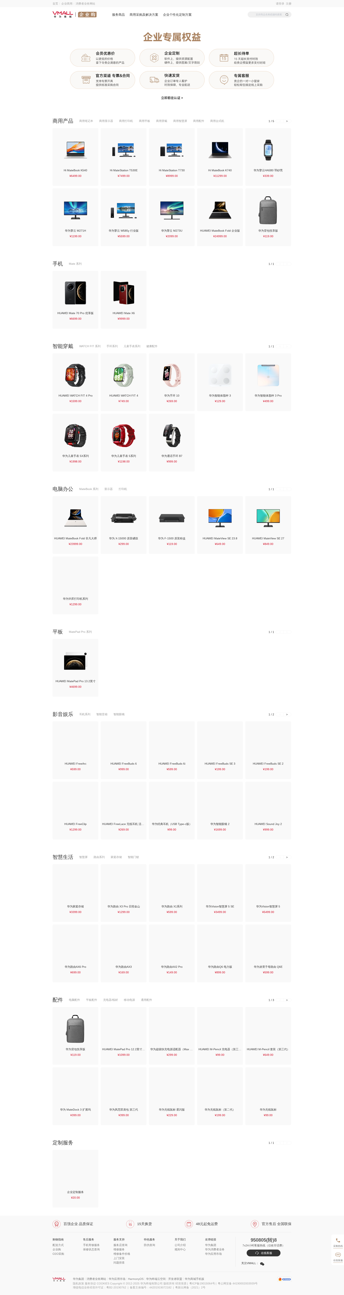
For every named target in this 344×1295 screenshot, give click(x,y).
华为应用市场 (213, 1253)
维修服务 (119, 1249)
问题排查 (119, 1262)
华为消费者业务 (215, 1249)
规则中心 (180, 1249)
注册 (287, 3)
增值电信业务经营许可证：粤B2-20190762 (101, 1287)
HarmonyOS (136, 1278)
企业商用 (66, 3)
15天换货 (144, 1224)
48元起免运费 (207, 1224)
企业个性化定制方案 (177, 14)
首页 (55, 3)
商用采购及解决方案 (144, 14)
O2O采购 (58, 1253)
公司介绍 (180, 1245)
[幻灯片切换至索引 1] (168, 108)
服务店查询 (120, 1245)
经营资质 (181, 1283)
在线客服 (266, 1253)
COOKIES (103, 1283)
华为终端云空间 (156, 1278)
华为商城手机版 (194, 1278)
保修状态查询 (91, 1249)
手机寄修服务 (91, 1245)
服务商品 (118, 14)
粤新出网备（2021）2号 (190, 1287)
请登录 (280, 3)
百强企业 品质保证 (78, 1224)
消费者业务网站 (85, 3)
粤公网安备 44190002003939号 (238, 1283)
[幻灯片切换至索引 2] (176, 108)
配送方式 (58, 1245)
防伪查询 (149, 1245)
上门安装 (119, 1258)
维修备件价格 (121, 1253)
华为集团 (210, 1245)
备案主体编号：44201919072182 (152, 1287)
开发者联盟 (175, 1278)
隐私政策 (78, 1283)
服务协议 (90, 1283)
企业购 (57, 1249)
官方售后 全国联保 (276, 1224)
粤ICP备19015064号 (202, 1283)
